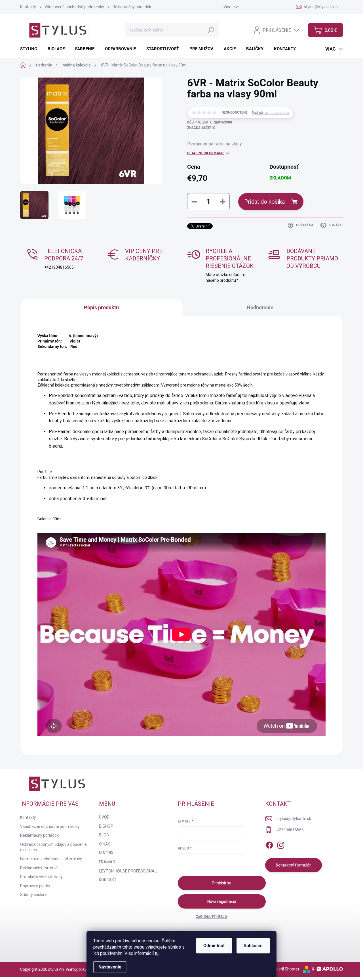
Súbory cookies (33, 894)
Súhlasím (253, 945)
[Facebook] (269, 844)
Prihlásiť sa (221, 883)
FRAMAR (107, 862)
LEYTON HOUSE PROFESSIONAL (128, 871)
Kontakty (28, 7)
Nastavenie (109, 967)
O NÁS (105, 844)
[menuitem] (30, 49)
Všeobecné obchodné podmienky (74, 7)
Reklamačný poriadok (132, 7)
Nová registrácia (221, 901)
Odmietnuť (214, 945)
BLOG (104, 835)
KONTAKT (108, 880)
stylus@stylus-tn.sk (294, 818)
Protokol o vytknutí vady (41, 876)
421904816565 (290, 830)
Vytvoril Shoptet (285, 969)
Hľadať (211, 30)
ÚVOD (104, 817)
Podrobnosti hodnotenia (270, 113)
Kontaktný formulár (293, 865)
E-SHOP (106, 826)
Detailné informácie (205, 153)
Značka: (201, 128)
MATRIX (106, 853)
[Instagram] (281, 844)
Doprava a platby (35, 886)
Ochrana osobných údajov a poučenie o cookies (53, 847)
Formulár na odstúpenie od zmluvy (51, 859)
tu (157, 953)
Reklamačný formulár (39, 868)
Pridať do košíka (264, 201)
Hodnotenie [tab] (260, 307)
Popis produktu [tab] (101, 307)
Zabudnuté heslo (211, 917)
